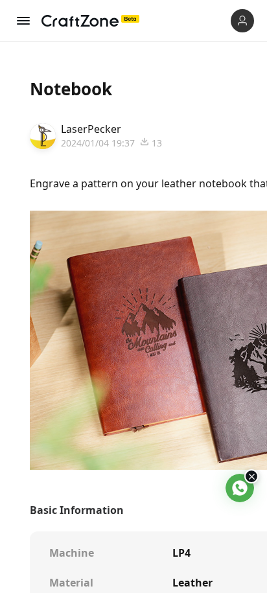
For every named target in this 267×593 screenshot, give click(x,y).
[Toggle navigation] (23, 20)
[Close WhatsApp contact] (251, 476)
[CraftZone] (90, 21)
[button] (242, 20)
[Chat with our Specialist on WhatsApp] (240, 488)
